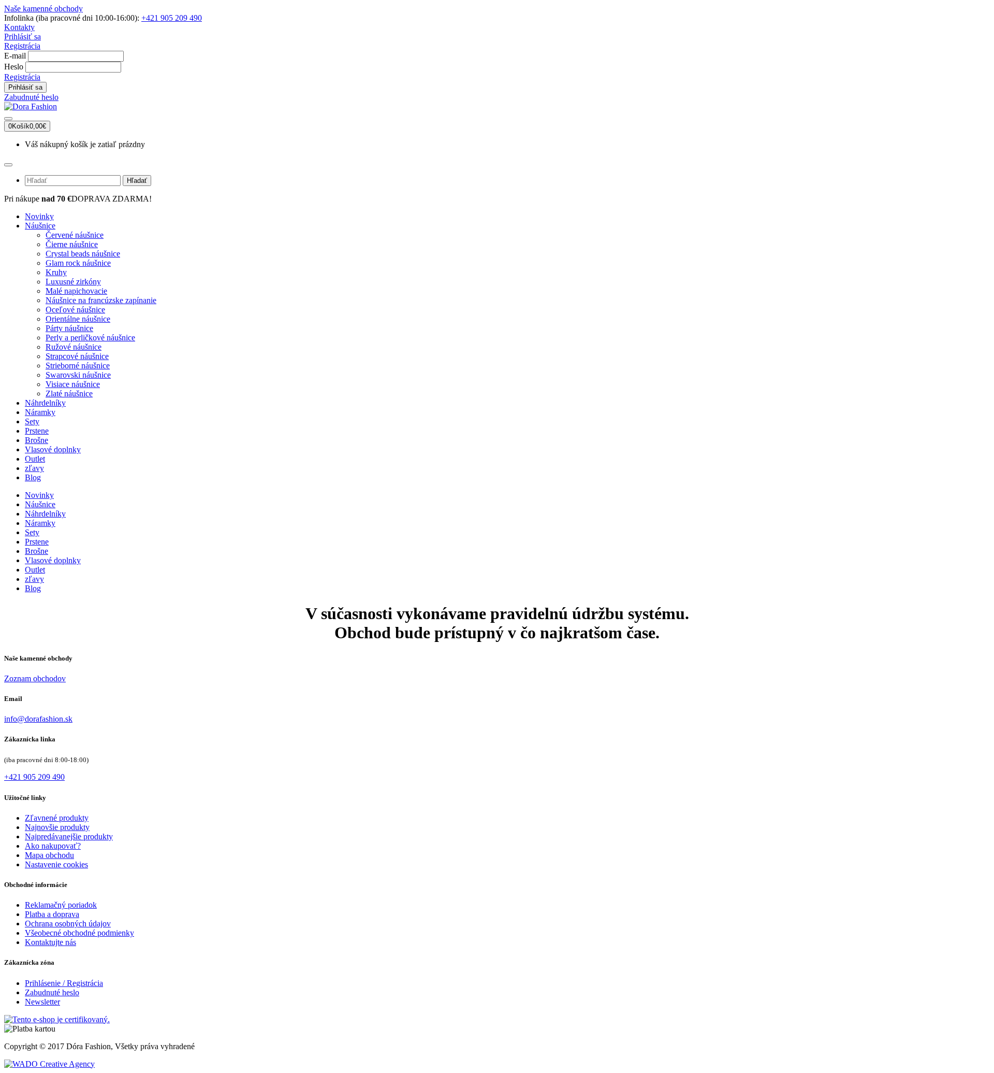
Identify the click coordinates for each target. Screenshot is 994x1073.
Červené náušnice (75, 235)
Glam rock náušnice (78, 263)
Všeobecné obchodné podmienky (79, 932)
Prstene (37, 430)
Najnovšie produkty (57, 827)
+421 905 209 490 (171, 17)
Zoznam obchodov (35, 678)
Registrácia (22, 45)
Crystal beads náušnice (83, 253)
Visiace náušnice (73, 384)
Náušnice (40, 225)
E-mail (15, 55)
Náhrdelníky (45, 402)
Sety (32, 421)
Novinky (39, 216)
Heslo (13, 66)
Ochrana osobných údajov (68, 923)
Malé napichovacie (76, 291)
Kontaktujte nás (50, 942)
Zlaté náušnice (69, 393)
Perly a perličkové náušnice (90, 337)
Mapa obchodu (49, 855)
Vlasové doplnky (53, 449)
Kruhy (56, 272)
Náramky (40, 412)
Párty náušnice (69, 328)
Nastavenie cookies (56, 864)
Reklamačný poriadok (61, 904)
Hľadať (137, 180)
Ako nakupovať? (53, 845)
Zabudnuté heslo (31, 97)
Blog (33, 477)
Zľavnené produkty (57, 817)
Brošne (36, 440)
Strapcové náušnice (77, 356)
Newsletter (42, 1001)
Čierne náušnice (72, 244)
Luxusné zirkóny (73, 281)
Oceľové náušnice (75, 309)
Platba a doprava (52, 914)
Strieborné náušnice (78, 365)
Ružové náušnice (73, 346)
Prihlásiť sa (22, 36)
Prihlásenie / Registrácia (64, 983)
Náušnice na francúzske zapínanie (101, 300)
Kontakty (19, 27)
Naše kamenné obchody (43, 8)
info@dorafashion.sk (38, 718)
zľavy (34, 468)
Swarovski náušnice (78, 374)
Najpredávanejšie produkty (69, 836)
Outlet (35, 458)
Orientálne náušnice (78, 318)
